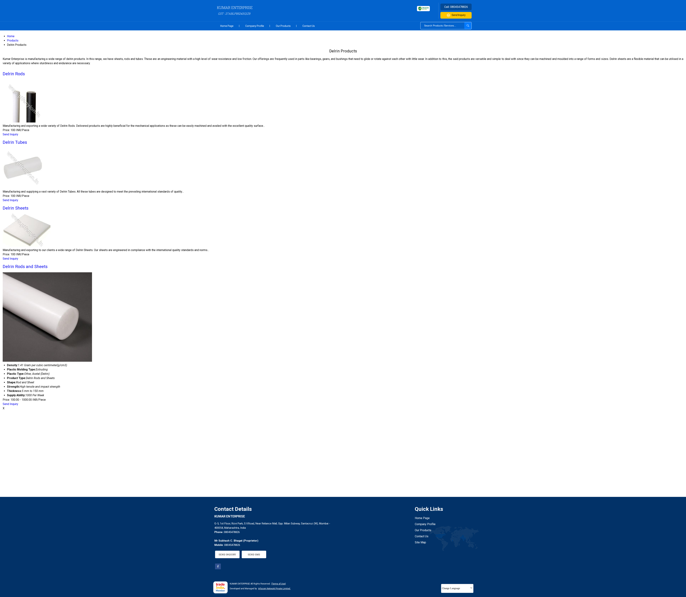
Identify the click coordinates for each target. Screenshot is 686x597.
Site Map (420, 542)
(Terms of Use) (278, 584)
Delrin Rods (14, 73)
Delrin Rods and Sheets (25, 266)
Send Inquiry (459, 15)
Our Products (283, 25)
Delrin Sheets (15, 208)
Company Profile (254, 25)
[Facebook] (218, 568)
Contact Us (308, 25)
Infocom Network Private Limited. (274, 588)
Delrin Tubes (15, 142)
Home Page (226, 25)
